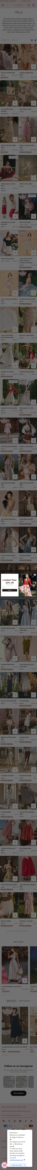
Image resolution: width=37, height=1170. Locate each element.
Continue (9, 590)
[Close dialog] (35, 575)
